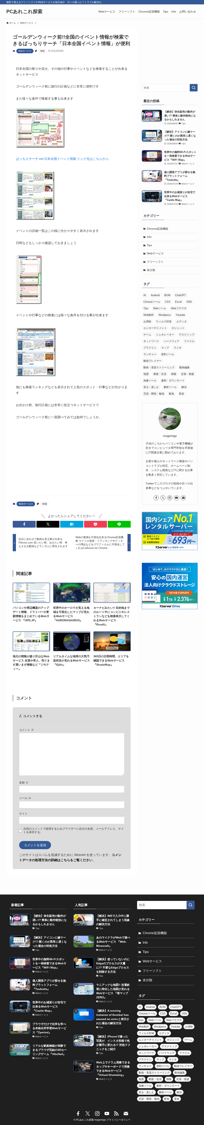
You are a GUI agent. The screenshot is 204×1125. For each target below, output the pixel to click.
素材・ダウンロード (172, 380)
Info (149, 236)
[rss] (116, 1113)
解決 (184, 387)
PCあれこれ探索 (24, 11)
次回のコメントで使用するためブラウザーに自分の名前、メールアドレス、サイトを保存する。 (73, 830)
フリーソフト (155, 261)
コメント (26, 729)
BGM (167, 295)
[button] (24, 524)
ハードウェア (171, 341)
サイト (23, 813)
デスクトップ (186, 334)
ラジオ (177, 347)
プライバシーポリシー (118, 1119)
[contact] (183, 497)
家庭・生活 (159, 373)
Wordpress (165, 314)
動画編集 (184, 367)
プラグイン (149, 347)
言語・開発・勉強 (153, 393)
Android (155, 295)
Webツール (159, 308)
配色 (171, 393)
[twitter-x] (163, 497)
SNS (189, 301)
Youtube (180, 314)
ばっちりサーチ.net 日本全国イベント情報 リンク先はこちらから (62, 158)
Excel (178, 301)
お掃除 (147, 321)
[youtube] (176, 497)
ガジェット (178, 328)
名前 (23, 782)
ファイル (189, 341)
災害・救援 (187, 373)
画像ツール (149, 380)
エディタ (181, 321)
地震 (146, 373)
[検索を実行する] (194, 87)
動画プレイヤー (152, 360)
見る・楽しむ (151, 387)
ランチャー (149, 354)
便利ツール (167, 354)
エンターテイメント (155, 328)
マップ (165, 347)
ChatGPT (180, 295)
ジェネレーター (165, 334)
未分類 (151, 270)
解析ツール (170, 387)
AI (144, 295)
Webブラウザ (178, 308)
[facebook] (156, 497)
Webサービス (24, 51)
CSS (167, 301)
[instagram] (169, 497)
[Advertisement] (72, 461)
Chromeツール (151, 301)
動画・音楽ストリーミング (159, 367)
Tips (149, 245)
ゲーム (147, 334)
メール (25, 798)
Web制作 (148, 314)
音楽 (181, 393)
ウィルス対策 (164, 321)
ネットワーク (151, 341)
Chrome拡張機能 (157, 228)
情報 (42, 51)
